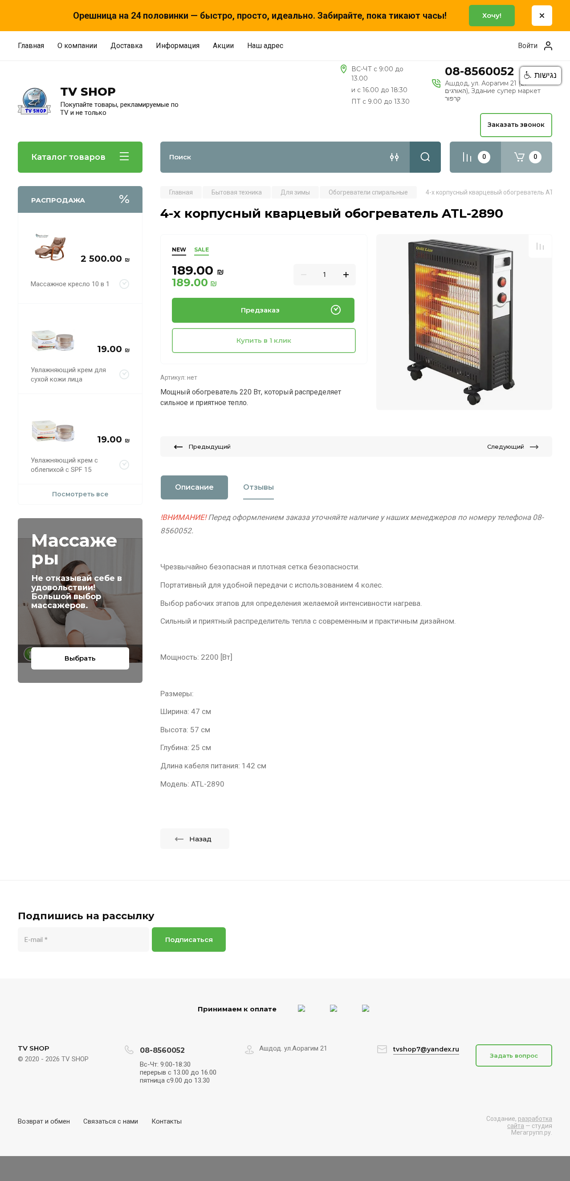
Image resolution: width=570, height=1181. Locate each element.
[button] (540, 76)
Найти (425, 157)
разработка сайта (529, 1122)
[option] (464, 322)
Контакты (166, 1121)
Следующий (505, 446)
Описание (194, 487)
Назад (200, 839)
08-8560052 (479, 71)
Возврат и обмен (44, 1121)
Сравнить (540, 246)
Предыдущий (209, 446)
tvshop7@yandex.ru (426, 1049)
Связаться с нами (110, 1121)
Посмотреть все (80, 494)
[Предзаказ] (124, 284)
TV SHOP (88, 92)
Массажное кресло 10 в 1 (70, 284)
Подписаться (189, 939)
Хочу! (491, 15)
